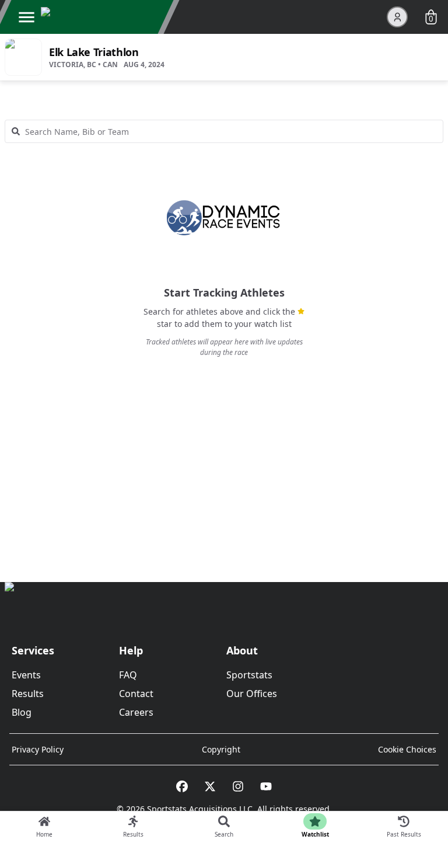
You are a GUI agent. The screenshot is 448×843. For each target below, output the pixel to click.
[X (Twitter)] (210, 786)
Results (28, 693)
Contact (136, 693)
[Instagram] (238, 786)
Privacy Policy (38, 749)
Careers (136, 712)
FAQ (128, 674)
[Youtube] (266, 786)
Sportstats (249, 674)
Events (26, 674)
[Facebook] (182, 786)
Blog (22, 712)
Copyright (221, 749)
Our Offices (251, 693)
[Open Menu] (26, 17)
